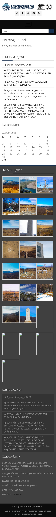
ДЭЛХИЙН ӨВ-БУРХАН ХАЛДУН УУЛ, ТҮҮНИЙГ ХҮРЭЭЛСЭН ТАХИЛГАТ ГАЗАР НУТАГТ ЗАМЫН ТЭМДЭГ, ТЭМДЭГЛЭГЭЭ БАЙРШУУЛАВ (25, 95)
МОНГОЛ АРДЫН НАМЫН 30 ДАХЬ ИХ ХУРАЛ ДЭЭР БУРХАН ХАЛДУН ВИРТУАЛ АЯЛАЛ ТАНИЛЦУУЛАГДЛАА (28, 73)
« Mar (5, 160)
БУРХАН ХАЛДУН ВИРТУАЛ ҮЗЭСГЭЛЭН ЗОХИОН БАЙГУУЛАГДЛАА (25, 83)
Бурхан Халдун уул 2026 (19, 64)
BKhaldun (17, 494)
